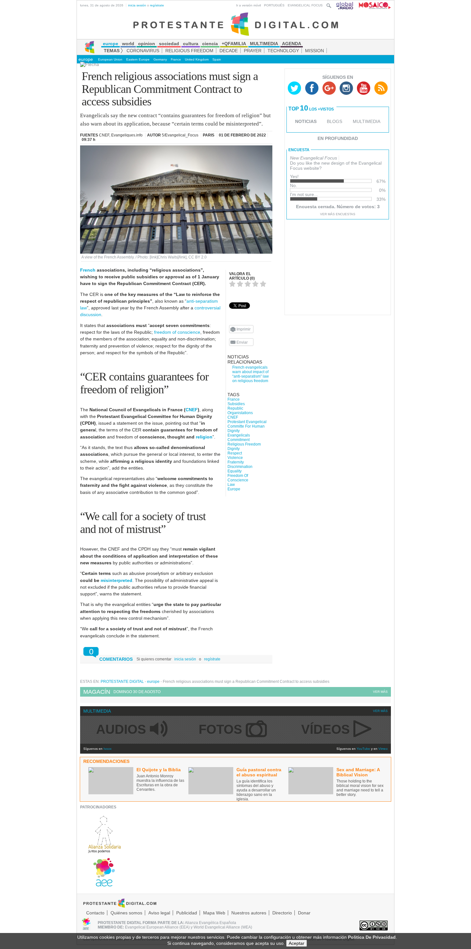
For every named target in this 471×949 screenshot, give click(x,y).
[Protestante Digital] (235, 23)
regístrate (157, 5)
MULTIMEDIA (366, 121)
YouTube (363, 748)
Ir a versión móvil (248, 5)
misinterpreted (116, 580)
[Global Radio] (345, 5)
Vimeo (383, 748)
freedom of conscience (177, 332)
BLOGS (334, 121)
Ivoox (107, 748)
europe (85, 59)
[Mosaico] (372, 5)
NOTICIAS (306, 121)
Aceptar (296, 943)
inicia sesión (137, 5)
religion (204, 436)
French (87, 270)
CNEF (192, 409)
